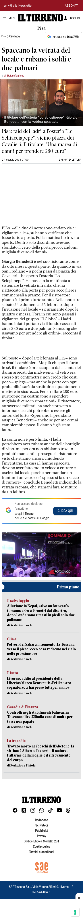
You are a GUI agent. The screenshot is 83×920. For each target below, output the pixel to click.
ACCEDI (74, 18)
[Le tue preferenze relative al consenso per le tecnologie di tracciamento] (75, 912)
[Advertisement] (35, 196)
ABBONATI (72, 6)
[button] (41, 554)
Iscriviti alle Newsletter (18, 6)
